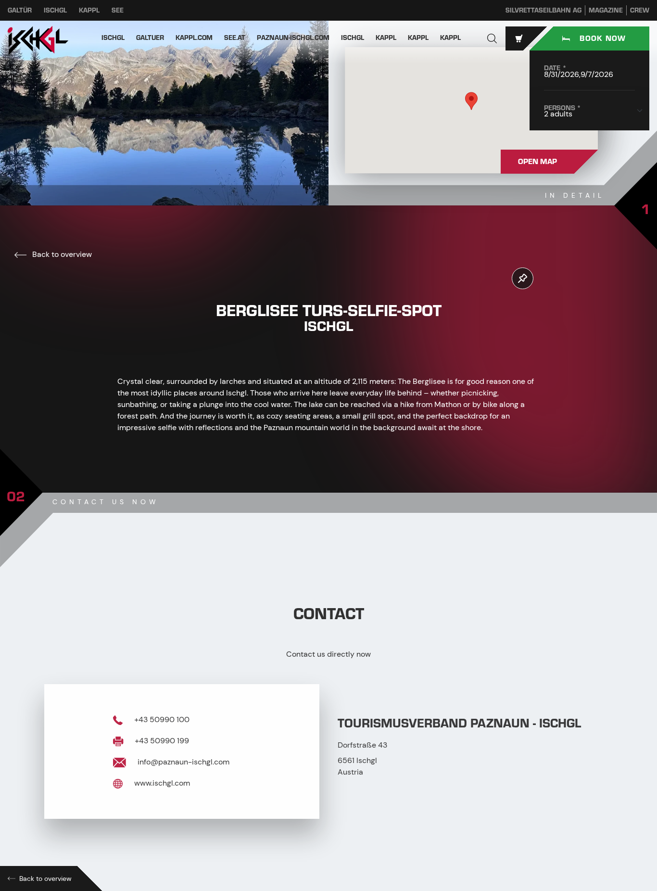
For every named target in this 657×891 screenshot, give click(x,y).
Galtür (20, 10)
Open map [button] (537, 161)
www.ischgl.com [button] (161, 783)
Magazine (606, 10)
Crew (639, 10)
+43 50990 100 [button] (161, 719)
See (118, 10)
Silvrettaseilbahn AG (543, 10)
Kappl (89, 10)
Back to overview (61, 254)
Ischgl (55, 10)
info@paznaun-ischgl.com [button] (182, 762)
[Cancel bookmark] (522, 278)
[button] (492, 38)
